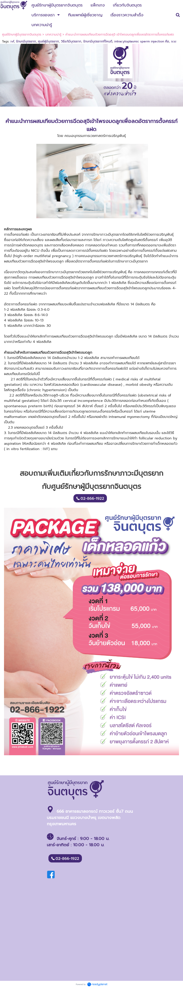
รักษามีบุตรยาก (26, 41)
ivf (12, 41)
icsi (173, 41)
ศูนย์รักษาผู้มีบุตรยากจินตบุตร (21, 34)
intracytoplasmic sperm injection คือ (141, 41)
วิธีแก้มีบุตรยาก (71, 41)
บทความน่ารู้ (53, 34)
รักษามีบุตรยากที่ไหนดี (97, 41)
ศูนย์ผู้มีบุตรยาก (48, 41)
